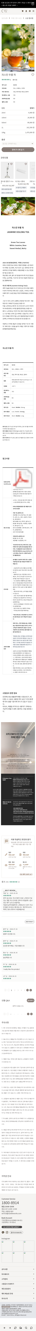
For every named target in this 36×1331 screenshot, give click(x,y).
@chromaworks (16, 1232)
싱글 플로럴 (29, 18)
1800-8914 (9, 1312)
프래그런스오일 (16, 18)
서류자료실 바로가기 (18, 489)
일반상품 (5, 18)
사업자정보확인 (6, 1306)
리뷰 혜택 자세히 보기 (26, 874)
